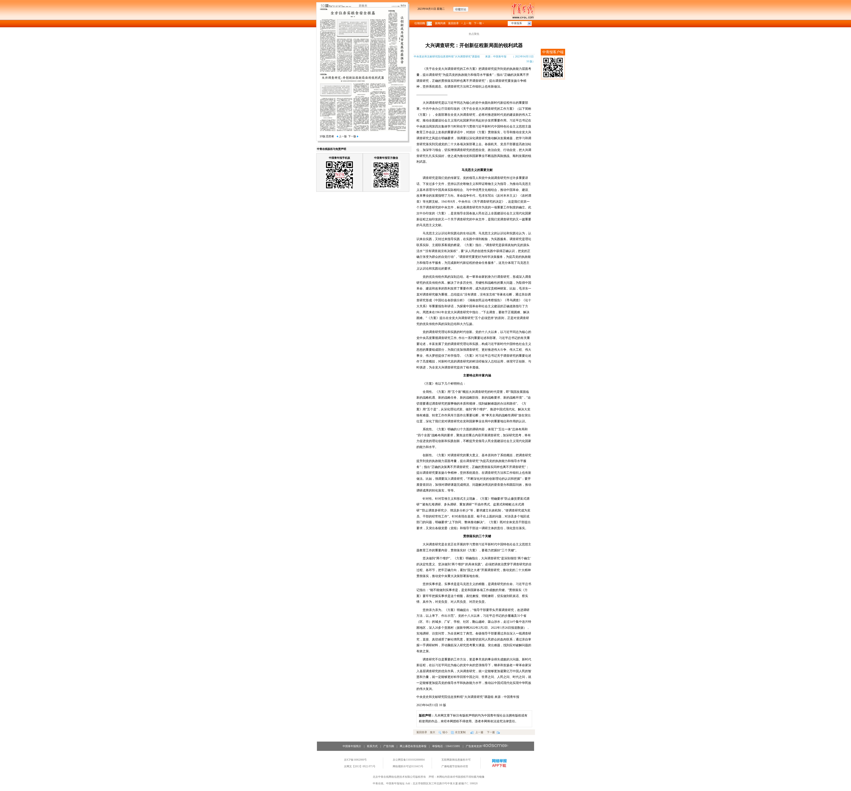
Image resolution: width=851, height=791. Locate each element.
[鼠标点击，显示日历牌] (430, 23)
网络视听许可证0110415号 (408, 766)
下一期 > (479, 23)
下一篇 (491, 732)
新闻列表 (440, 23)
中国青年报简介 (352, 746)
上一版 (342, 136)
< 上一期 (466, 23)
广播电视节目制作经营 (454, 766)
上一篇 (479, 732)
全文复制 (460, 732)
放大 (432, 732)
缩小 (445, 732)
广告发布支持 (474, 746)
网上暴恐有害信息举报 (413, 746)
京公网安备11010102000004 (409, 759)
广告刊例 (388, 746)
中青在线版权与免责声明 (331, 149)
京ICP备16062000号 (355, 759)
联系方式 (372, 746)
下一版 (352, 136)
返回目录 (453, 23)
